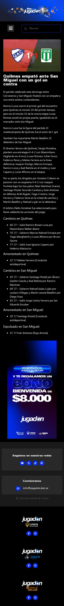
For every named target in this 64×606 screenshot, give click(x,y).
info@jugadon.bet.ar (35, 488)
